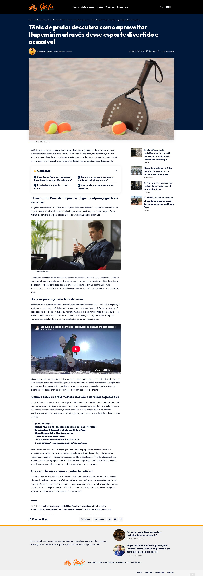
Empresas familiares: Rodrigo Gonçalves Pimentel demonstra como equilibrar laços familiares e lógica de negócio (148, 548)
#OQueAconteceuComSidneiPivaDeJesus (57, 439)
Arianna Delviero (44, 51)
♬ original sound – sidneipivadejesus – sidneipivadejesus (61, 443)
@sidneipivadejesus (44, 423)
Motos (146, 211)
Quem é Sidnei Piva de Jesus (56, 509)
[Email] (115, 519)
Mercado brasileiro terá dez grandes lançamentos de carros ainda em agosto (158, 171)
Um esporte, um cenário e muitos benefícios (96, 187)
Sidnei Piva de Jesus (103, 509)
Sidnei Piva (89, 509)
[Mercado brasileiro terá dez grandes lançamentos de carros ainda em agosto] (136, 170)
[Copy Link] (157, 51)
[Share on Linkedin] (150, 51)
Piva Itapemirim (37, 509)
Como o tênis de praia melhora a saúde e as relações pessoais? (95, 179)
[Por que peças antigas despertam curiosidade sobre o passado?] (119, 535)
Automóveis (148, 178)
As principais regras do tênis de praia (51, 187)
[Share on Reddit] (154, 51)
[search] (161, 7)
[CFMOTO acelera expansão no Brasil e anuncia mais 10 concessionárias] (136, 185)
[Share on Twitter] (146, 51)
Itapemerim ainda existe (86, 506)
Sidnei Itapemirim (76, 509)
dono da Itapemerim (46, 506)
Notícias (147, 163)
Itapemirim (101, 506)
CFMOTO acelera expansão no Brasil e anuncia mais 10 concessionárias (158, 186)
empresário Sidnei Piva (65, 506)
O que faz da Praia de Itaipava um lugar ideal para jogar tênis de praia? (53, 178)
